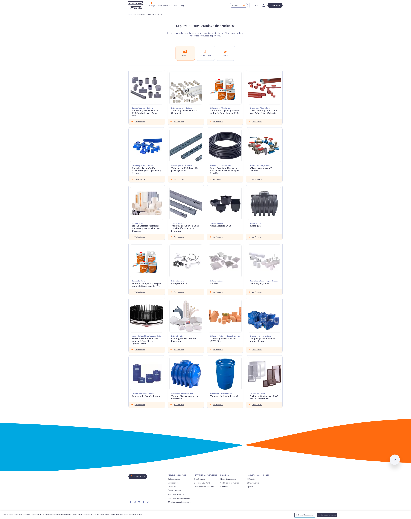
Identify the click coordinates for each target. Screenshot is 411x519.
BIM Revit (224, 487)
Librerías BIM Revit (202, 483)
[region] (205, 515)
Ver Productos (140, 122)
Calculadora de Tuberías (204, 487)
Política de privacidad (176, 494)
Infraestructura (253, 483)
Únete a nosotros (175, 490)
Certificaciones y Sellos (229, 483)
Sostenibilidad (173, 483)
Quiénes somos (174, 479)
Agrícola (250, 487)
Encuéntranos (199, 479)
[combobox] (239, 5)
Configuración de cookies (305, 515)
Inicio (130, 14)
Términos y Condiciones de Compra (179, 502)
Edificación (251, 479)
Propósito (172, 487)
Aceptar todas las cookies (327, 515)
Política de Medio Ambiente (179, 498)
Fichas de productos (228, 479)
